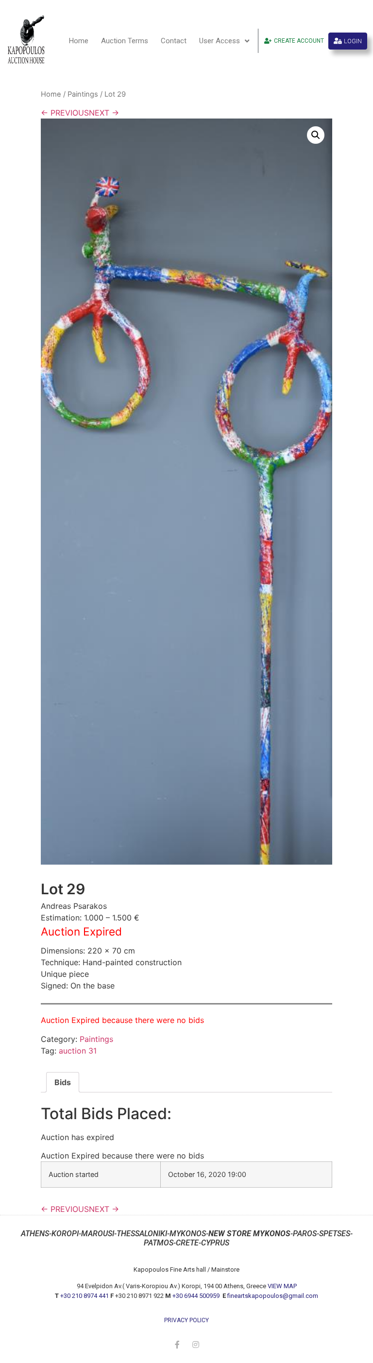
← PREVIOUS (65, 113)
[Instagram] (196, 1344)
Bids (62, 1082)
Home (78, 40)
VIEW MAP (282, 1286)
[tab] (62, 1082)
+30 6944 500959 (196, 1295)
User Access (219, 40)
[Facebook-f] (177, 1344)
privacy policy (186, 1320)
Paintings (83, 94)
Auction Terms (124, 40)
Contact (173, 40)
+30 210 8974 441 (84, 1295)
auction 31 (78, 1051)
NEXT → (104, 113)
